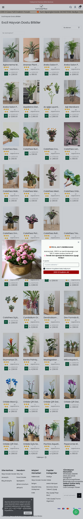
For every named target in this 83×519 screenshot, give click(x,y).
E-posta (46, 261)
